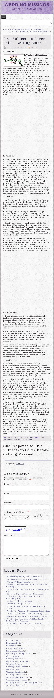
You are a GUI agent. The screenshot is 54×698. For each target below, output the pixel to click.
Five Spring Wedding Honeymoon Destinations (28, 611)
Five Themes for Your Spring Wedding (25, 624)
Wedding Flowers (14, 669)
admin (36, 47)
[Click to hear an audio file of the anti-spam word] (15, 527)
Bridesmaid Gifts (13, 643)
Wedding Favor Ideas (16, 667)
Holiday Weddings (14, 648)
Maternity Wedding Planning (19, 654)
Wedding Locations (15, 672)
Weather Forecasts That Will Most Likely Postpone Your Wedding (25, 620)
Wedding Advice (10, 439)
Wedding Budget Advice (17, 661)
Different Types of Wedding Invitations (25, 594)
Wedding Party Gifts (15, 675)
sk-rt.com (20, 464)
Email (7, 493)
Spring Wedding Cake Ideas (19, 601)
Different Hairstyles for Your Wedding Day (27, 614)
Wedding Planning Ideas (17, 677)
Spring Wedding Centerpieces (20, 604)
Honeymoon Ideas (14, 651)
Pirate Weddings (13, 656)
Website (7, 503)
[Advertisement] (27, 126)
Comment (8, 535)
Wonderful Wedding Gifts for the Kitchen (26, 577)
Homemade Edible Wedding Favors (23, 579)
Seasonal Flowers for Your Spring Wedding (27, 616)
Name (7, 484)
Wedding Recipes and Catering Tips (22, 683)
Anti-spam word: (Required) (16, 512)
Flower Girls (12, 646)
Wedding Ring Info (15, 685)
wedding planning (25, 439)
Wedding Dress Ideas (15, 664)
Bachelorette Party (14, 640)
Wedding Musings (27, 4)
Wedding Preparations (24, 437)
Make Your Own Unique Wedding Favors (30, 31)
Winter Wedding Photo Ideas (20, 582)
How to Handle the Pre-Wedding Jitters (23, 29)
